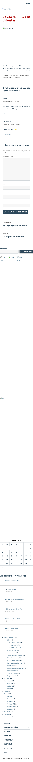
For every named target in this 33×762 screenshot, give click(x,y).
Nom (5, 184)
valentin (17, 77)
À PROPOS (8, 748)
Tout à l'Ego (7, 717)
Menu (28, 3)
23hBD (9, 640)
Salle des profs (12, 673)
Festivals (10, 699)
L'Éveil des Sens (12, 658)
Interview (10, 701)
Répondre (6, 114)
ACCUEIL (7, 723)
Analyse (9, 696)
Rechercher (3, 248)
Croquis (9, 683)
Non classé (7, 712)
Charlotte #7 (17, 581)
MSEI (6, 609)
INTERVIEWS (8, 740)
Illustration (7, 681)
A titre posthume (12, 650)
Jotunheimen (23, 75)
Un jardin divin (11, 676)
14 (3, 77)
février (6, 77)
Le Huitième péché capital (15, 668)
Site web (6, 202)
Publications (11, 706)
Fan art (9, 689)
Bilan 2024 (16, 619)
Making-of (10, 704)
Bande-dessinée (8, 637)
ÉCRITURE (8, 736)
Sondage (10, 709)
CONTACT (8, 752)
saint (10, 77)
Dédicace (10, 686)
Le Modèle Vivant (12, 671)
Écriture (6, 678)
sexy (13, 77)
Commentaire (8, 156)
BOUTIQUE (8, 744)
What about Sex (16, 648)
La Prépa (10, 665)
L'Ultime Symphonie (13, 660)
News (5, 694)
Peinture (6, 714)
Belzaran (5, 75)
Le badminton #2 (18, 599)
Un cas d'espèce (16, 642)
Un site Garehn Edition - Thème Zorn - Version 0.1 (16, 758)
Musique (6, 691)
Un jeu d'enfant (16, 645)
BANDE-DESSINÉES (11, 727)
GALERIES (7, 732)
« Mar (2, 571)
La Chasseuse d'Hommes (15, 663)
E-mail (6, 193)
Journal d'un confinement (15, 655)
